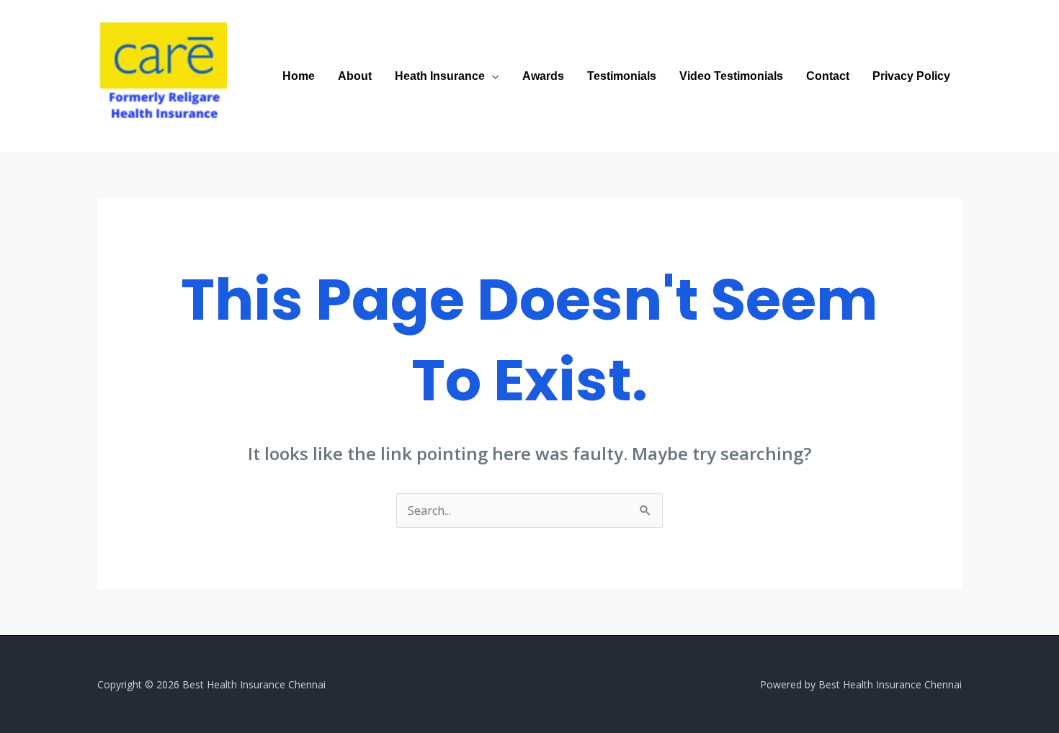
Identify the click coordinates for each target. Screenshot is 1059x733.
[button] (492, 76)
